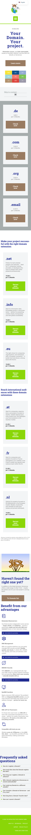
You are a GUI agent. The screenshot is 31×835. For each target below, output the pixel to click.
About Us (11, 823)
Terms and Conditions (21, 830)
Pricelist (25, 823)
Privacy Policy (23, 827)
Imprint (16, 827)
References (18, 823)
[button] (15, 18)
